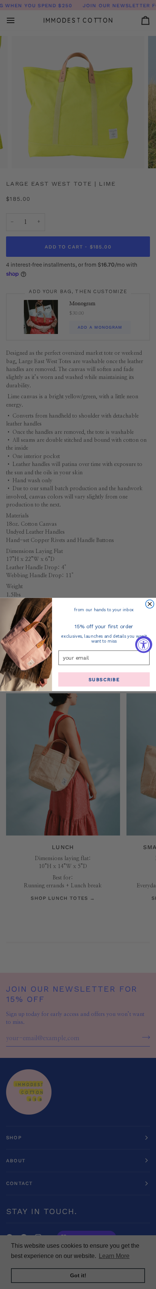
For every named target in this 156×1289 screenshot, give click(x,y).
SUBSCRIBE (104, 679)
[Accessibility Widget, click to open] (143, 644)
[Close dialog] (150, 604)
